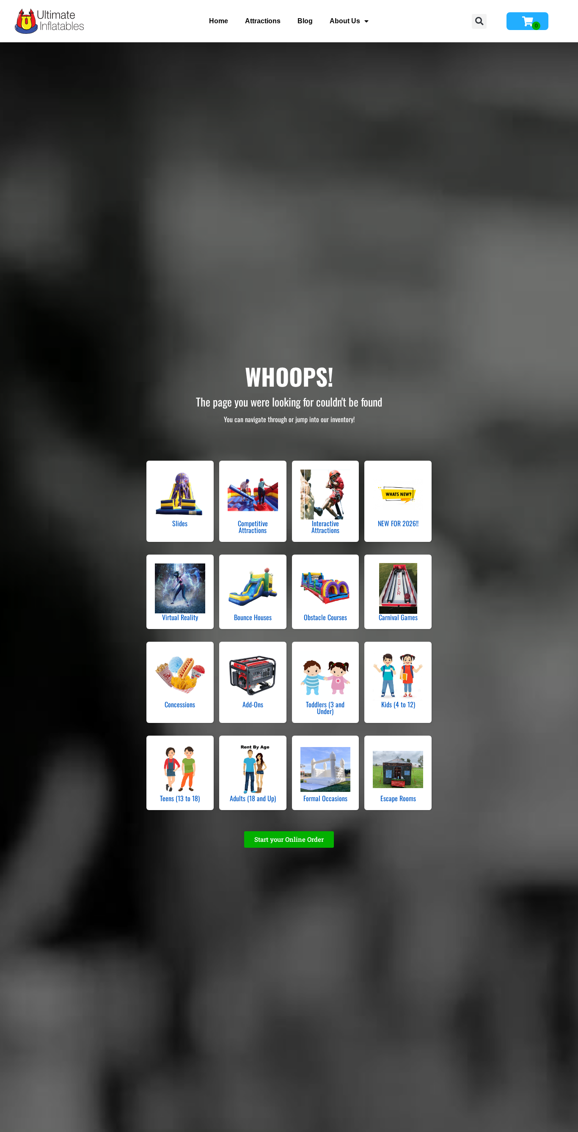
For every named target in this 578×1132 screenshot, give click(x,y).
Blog (305, 21)
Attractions (263, 21)
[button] (479, 21)
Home (218, 21)
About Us (345, 21)
